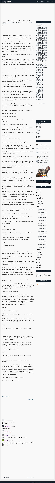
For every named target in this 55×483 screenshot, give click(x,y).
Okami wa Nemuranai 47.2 (42, 209)
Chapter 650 (38, 133)
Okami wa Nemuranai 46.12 (42, 228)
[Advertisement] (27, 11)
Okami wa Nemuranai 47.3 (42, 207)
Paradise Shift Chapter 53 (39, 145)
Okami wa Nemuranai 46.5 (42, 239)
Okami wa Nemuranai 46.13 (42, 226)
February (39, 255)
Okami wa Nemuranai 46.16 (42, 222)
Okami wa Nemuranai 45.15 (42, 247)
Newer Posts (5, 477)
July (39, 206)
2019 (38, 260)
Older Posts (30, 477)
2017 (38, 264)
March (39, 254)
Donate (51, 1)
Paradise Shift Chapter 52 (39, 158)
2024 (38, 192)
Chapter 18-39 (38, 127)
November (40, 200)
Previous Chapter (6, 396)
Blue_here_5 (40, 152)
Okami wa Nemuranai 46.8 (42, 234)
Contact (43, 482)
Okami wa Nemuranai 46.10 (42, 231)
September (40, 203)
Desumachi (38, 273)
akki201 (39, 148)
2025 (38, 190)
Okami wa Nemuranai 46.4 (42, 241)
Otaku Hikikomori (41, 143)
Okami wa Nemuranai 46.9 (42, 233)
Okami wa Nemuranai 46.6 (42, 237)
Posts (38, 283)
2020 (38, 259)
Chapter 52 (38, 124)
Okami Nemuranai (11, 22)
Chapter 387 (38, 129)
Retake (47, 274)
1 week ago (45, 158)
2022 (38, 195)
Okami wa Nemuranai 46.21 (18, 20)
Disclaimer (52, 482)
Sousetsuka (6, 1)
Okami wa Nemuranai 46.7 (42, 236)
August (39, 204)
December (40, 198)
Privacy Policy (47, 482)
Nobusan (44, 273)
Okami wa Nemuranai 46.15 (42, 223)
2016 (38, 265)
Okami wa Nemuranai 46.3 (42, 242)
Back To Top (3, 482)
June (39, 249)
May (39, 251)
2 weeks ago (45, 162)
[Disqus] (18, 432)
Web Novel (18, 22)
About (41, 482)
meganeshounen (41, 156)
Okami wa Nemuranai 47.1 (42, 210)
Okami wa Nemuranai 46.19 (42, 217)
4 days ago (45, 145)
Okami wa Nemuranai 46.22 (42, 212)
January (39, 257)
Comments (39, 284)
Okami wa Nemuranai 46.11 (42, 230)
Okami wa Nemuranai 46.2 (42, 244)
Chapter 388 (38, 130)
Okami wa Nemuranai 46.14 (42, 225)
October (39, 201)
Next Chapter (31, 399)
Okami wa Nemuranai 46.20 (42, 215)
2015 (38, 267)
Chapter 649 (38, 132)
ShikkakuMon (39, 275)
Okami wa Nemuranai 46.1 (42, 245)
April (39, 252)
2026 (38, 189)
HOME (37, 1)
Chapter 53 (38, 124)
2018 (38, 262)
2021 (38, 197)
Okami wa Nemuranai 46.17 (42, 220)
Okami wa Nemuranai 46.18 (42, 218)
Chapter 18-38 (38, 127)
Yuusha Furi (42, 276)
